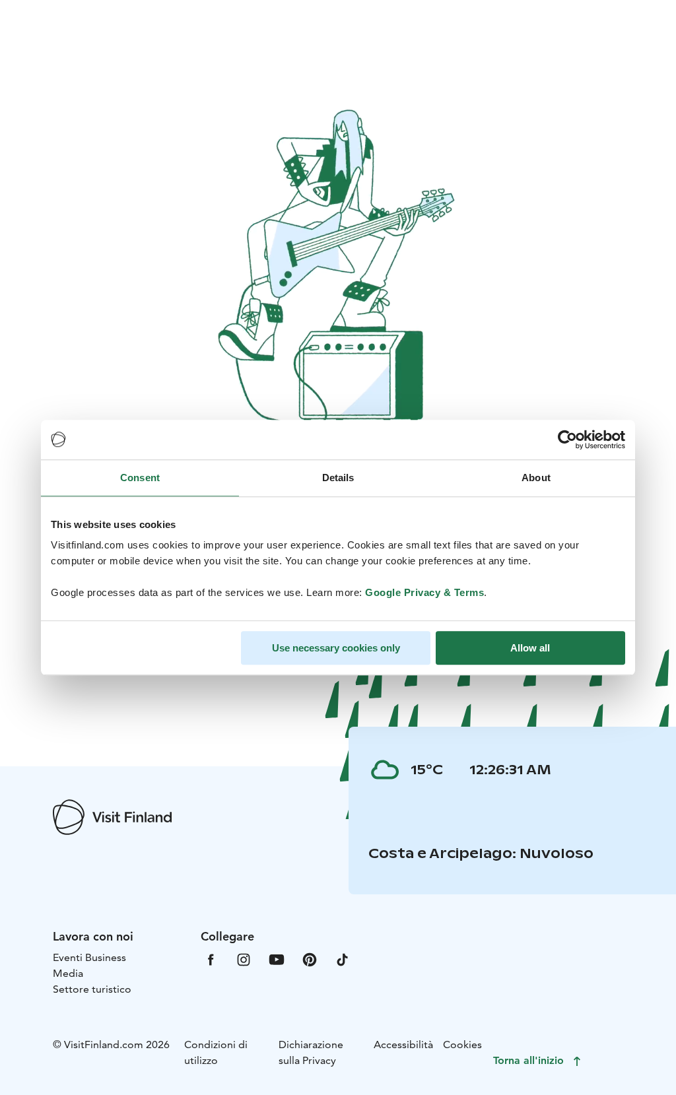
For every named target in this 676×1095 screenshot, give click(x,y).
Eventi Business (89, 957)
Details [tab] (338, 477)
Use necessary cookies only (336, 647)
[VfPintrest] (310, 958)
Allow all (530, 647)
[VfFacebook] (210, 958)
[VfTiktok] (343, 958)
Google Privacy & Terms (424, 592)
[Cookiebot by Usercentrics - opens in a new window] (567, 439)
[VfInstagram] (244, 958)
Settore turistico (92, 989)
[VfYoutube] (277, 958)
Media (68, 973)
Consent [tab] (140, 477)
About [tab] (536, 477)
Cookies (462, 1044)
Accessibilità (403, 1044)
